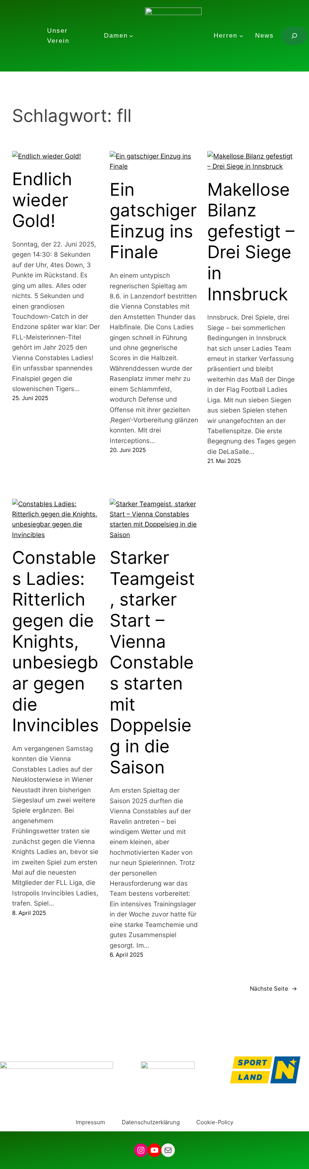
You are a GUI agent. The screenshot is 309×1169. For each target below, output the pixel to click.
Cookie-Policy (214, 1122)
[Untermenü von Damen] (131, 36)
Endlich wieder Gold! (42, 200)
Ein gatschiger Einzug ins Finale (153, 221)
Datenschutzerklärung (151, 1122)
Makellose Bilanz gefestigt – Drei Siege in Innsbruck (250, 241)
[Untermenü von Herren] (241, 36)
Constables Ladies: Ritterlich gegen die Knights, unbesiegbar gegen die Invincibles (55, 641)
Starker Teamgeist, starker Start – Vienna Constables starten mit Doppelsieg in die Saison (152, 662)
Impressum (90, 1122)
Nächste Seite (273, 988)
